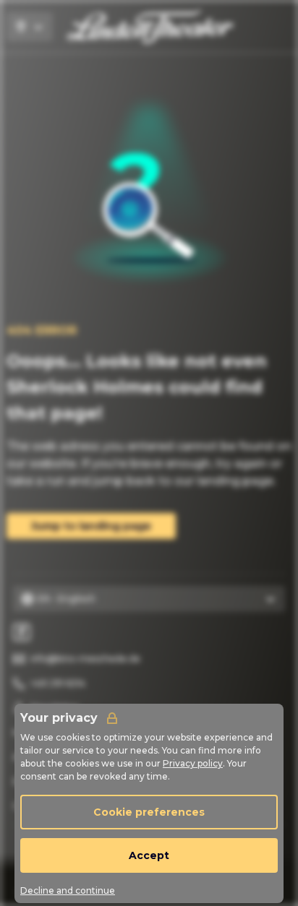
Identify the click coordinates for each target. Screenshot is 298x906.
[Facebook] (21, 632)
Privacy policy (193, 763)
